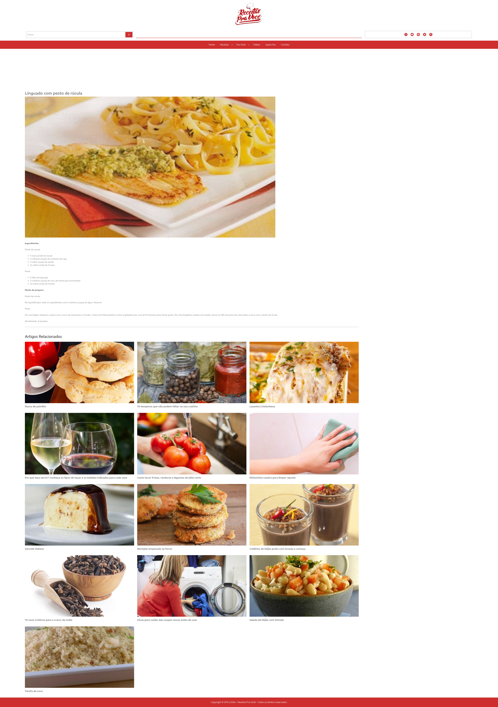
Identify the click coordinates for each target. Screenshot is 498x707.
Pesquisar (29, 29)
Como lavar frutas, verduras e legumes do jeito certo (169, 477)
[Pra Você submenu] (249, 44)
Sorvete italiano (34, 548)
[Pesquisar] (129, 34)
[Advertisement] (249, 68)
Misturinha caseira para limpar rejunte (273, 477)
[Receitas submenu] (232, 44)
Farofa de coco (34, 691)
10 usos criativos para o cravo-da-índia (48, 620)
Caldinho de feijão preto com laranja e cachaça (278, 548)
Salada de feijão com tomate (267, 620)
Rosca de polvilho (35, 406)
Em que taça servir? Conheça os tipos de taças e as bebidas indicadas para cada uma (76, 477)
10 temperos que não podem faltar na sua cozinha (167, 406)
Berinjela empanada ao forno (154, 548)
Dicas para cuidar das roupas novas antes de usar (167, 620)
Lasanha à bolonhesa (262, 406)
